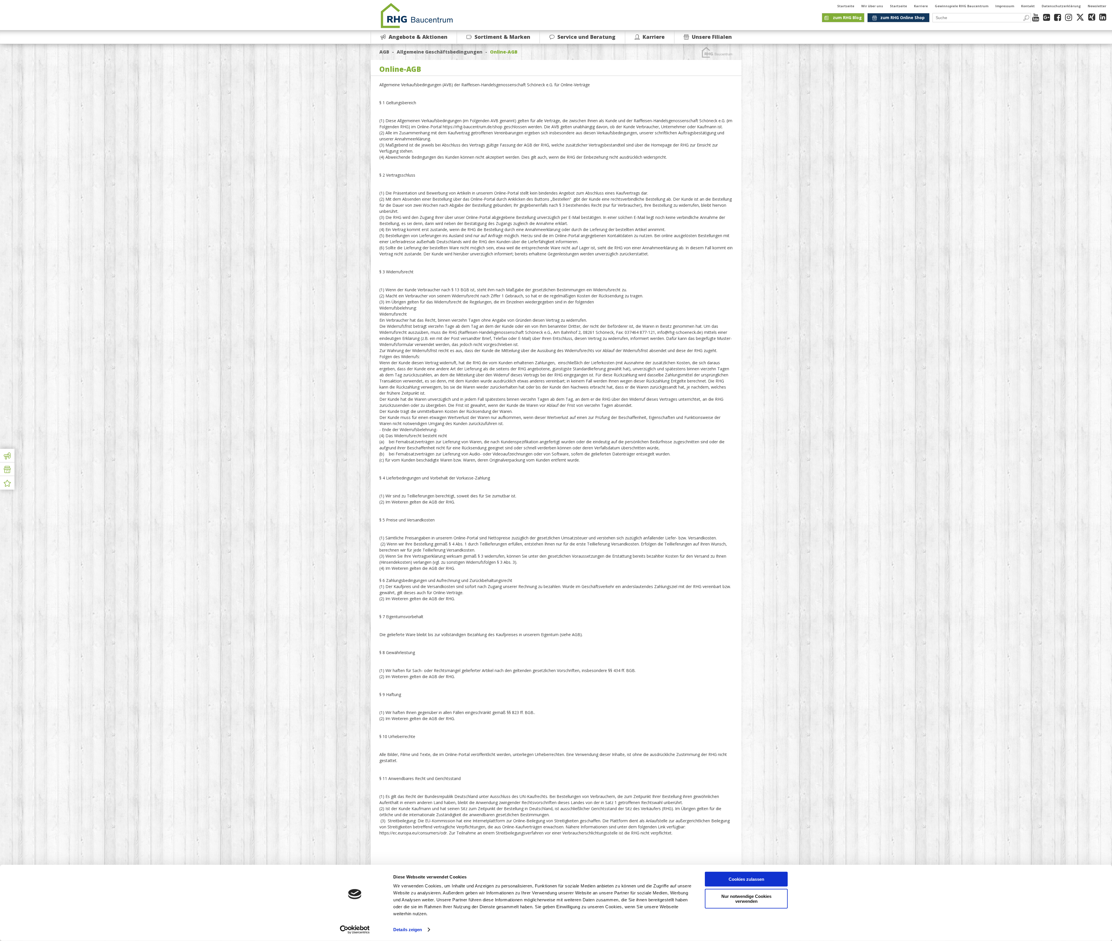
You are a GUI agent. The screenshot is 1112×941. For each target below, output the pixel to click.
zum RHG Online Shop (902, 17)
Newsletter (1097, 6)
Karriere (921, 6)
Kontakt (1028, 6)
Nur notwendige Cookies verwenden (746, 898)
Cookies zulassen (746, 879)
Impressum (1004, 6)
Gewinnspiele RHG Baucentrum (961, 6)
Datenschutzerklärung (1061, 6)
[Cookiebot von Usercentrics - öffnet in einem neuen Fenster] (355, 929)
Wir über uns (872, 6)
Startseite (845, 6)
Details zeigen (407, 929)
